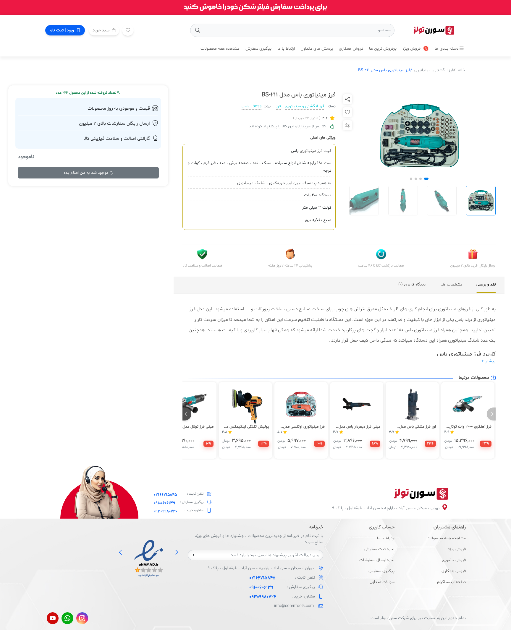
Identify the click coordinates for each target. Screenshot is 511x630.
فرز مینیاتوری (311, 151)
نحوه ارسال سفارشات (376, 560)
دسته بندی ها (447, 48)
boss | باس (251, 106)
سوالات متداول (382, 582)
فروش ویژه (412, 48)
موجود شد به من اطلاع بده (86, 173)
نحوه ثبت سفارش (379, 549)
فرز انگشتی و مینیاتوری (434, 70)
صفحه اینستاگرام (451, 582)
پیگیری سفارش (258, 48)
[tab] (486, 285)
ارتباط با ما (286, 48)
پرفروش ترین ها (383, 48)
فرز (278, 106)
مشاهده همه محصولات (220, 48)
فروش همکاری (351, 48)
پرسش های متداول (317, 48)
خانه (461, 70)
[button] (426, 179)
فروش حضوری (454, 560)
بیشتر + (488, 361)
